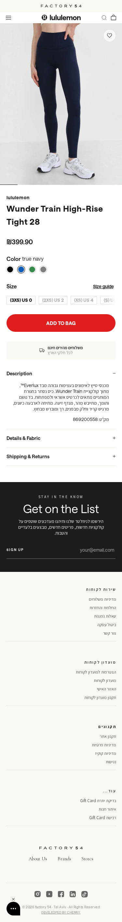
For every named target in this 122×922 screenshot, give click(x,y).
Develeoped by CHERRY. (61, 912)
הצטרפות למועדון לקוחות (96, 672)
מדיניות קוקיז (105, 753)
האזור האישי (106, 689)
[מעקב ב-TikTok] (84, 894)
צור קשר (109, 633)
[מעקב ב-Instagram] (37, 894)
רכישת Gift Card (102, 817)
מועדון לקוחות (105, 680)
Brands (64, 859)
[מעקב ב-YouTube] (49, 894)
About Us (38, 859)
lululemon (18, 197)
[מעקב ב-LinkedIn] (73, 894)
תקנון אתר (108, 736)
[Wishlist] (109, 35)
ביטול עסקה (106, 624)
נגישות (111, 762)
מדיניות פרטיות (104, 745)
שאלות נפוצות (105, 616)
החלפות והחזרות (102, 607)
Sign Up (15, 550)
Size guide (103, 286)
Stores (87, 859)
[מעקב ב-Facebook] (61, 894)
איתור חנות (107, 809)
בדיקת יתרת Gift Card (98, 800)
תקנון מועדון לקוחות (100, 697)
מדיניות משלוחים (102, 599)
